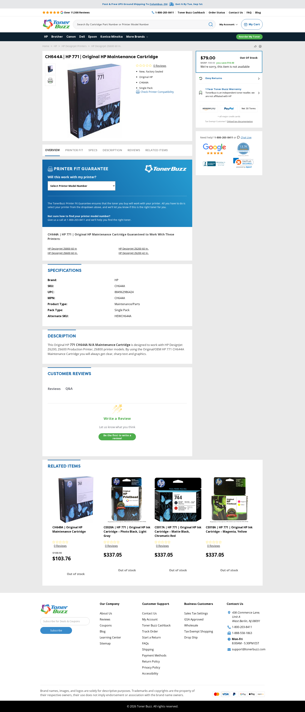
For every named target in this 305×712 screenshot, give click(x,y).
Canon (71, 37)
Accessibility (150, 673)
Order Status (217, 12)
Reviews (133, 150)
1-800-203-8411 (242, 627)
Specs (92, 150)
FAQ (249, 12)
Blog (258, 12)
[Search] (211, 24)
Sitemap (105, 643)
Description (112, 150)
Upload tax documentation (240, 121)
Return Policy (151, 661)
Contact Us (236, 12)
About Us (106, 613)
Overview (52, 150)
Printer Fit (74, 150)
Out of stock (76, 574)
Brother (57, 37)
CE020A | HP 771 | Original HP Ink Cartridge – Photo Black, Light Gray (127, 531)
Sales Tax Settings (196, 613)
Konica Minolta (111, 37)
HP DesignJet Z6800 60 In (62, 248)
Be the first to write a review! (117, 437)
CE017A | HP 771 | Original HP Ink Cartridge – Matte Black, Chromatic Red (178, 531)
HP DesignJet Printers (74, 46)
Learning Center (110, 637)
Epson (92, 37)
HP (46, 37)
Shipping (148, 649)
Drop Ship (191, 637)
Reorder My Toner (249, 36)
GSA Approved (194, 619)
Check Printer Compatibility (157, 92)
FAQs (145, 643)
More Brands (135, 37)
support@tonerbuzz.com (248, 649)
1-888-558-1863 (242, 633)
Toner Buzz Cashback (191, 12)
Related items (156, 150)
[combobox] (144, 24)
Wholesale (191, 625)
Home (45, 46)
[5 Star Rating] (214, 149)
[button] (243, 163)
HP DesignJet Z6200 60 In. (134, 248)
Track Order (150, 631)
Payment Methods (154, 655)
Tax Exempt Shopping (198, 631)
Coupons (106, 625)
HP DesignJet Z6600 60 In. (106, 46)
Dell (82, 37)
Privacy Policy (151, 667)
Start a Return (151, 637)
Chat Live (246, 137)
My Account (227, 24)
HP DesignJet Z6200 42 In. (134, 253)
